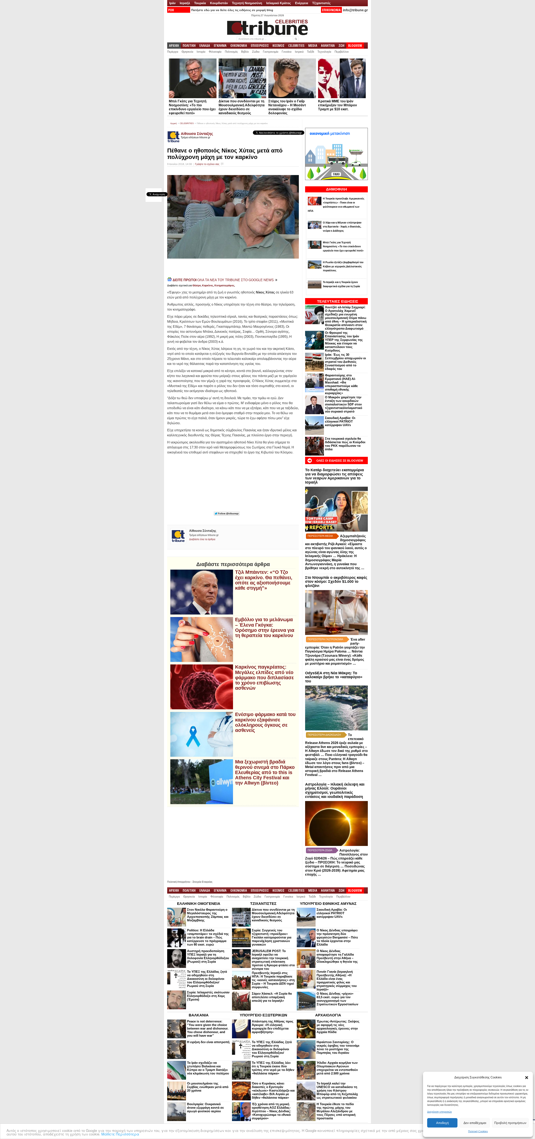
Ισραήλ (185, 3)
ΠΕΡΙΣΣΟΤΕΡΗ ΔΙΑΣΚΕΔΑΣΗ (324, 734)
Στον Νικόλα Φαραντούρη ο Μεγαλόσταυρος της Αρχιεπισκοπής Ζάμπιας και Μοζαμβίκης (207, 915)
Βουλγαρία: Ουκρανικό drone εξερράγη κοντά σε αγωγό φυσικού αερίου (205, 1107)
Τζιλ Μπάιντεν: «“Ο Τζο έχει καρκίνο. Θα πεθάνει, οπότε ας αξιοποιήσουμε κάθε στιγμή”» (263, 580)
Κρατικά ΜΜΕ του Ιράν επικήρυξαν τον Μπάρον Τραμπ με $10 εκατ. (337, 105)
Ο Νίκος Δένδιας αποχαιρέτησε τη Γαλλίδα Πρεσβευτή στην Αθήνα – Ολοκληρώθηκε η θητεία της (337, 956)
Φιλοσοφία (215, 51)
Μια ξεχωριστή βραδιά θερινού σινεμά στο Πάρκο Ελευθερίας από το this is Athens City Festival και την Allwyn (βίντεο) (265, 772)
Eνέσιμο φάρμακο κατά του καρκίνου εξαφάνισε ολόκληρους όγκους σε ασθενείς (265, 722)
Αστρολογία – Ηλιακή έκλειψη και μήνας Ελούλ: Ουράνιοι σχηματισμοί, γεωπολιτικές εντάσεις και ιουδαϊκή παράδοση (334, 790)
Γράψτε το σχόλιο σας (207, 164)
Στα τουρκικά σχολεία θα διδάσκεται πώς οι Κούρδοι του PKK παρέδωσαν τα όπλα (345, 444)
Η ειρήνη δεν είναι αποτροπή (208, 1042)
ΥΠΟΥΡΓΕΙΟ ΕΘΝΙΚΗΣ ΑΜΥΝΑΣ (328, 904)
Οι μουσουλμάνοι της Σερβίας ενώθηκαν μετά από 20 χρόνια (207, 1087)
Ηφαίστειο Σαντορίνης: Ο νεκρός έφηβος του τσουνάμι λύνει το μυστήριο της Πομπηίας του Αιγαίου (338, 1047)
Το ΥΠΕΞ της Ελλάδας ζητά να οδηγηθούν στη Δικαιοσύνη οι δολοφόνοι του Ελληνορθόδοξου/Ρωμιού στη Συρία (207, 979)
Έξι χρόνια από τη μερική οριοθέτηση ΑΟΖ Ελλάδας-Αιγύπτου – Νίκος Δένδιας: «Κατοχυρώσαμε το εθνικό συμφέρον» (271, 1111)
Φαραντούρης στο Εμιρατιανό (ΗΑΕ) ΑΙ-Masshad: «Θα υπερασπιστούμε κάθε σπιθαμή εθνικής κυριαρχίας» (341, 384)
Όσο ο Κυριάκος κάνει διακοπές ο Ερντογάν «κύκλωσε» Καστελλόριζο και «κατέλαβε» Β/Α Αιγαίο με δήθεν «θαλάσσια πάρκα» (273, 1090)
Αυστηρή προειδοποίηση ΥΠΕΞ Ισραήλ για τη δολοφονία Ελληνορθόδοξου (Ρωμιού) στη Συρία (208, 956)
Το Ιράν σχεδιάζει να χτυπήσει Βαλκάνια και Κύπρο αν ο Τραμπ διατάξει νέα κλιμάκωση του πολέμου (208, 1068)
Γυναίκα (287, 51)
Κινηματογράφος (224, 285)
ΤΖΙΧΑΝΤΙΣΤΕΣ (263, 904)
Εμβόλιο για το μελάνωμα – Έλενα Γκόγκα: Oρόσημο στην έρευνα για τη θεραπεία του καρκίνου (264, 627)
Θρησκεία (187, 51)
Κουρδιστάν (219, 3)
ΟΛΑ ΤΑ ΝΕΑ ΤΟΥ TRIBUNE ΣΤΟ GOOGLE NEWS (224, 280)
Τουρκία (200, 3)
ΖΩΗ (341, 45)
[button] (527, 1078)
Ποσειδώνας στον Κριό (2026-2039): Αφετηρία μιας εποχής (335, 870)
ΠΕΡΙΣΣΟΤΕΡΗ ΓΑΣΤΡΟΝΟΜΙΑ (325, 639)
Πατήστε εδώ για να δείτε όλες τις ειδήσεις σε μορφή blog (232, 10)
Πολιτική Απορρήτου (178, 881)
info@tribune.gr (355, 10)
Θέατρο (196, 285)
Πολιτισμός (231, 51)
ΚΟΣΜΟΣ (278, 45)
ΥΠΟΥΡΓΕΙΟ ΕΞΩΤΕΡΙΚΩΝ (263, 1015)
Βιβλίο (245, 51)
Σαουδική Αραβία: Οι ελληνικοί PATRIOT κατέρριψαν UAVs (340, 421)
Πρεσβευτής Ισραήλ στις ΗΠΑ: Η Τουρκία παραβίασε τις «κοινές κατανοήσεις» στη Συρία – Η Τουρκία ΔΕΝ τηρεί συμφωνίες (273, 980)
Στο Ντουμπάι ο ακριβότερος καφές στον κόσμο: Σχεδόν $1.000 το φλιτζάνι (336, 581)
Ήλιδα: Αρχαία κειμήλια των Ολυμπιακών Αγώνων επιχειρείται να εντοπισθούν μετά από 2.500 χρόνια (337, 1068)
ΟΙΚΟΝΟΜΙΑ (238, 45)
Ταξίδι (310, 51)
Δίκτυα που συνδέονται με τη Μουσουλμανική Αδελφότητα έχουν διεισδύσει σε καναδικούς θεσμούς (273, 915)
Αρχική (173, 123)
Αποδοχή (442, 1123)
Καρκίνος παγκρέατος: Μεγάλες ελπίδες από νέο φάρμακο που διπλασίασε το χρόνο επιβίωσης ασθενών (264, 677)
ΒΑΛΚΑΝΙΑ (199, 1015)
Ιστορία (201, 51)
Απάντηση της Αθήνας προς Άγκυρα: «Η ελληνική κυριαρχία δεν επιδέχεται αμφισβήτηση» (272, 1027)
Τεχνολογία (324, 51)
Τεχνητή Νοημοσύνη (247, 3)
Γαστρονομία (270, 51)
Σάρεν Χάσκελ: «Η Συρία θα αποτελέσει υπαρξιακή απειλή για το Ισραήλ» (272, 997)
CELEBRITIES (296, 45)
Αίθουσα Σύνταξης (197, 134)
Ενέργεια (301, 3)
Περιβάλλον (342, 51)
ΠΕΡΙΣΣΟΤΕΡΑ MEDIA (320, 536)
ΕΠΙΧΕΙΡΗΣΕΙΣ (260, 45)
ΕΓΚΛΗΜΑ (220, 45)
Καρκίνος (207, 285)
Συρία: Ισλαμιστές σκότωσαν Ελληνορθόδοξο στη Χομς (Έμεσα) (208, 995)
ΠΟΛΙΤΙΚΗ (189, 45)
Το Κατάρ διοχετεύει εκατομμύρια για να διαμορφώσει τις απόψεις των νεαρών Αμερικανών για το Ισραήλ (334, 476)
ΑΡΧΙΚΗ (174, 45)
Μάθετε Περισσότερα (120, 1133)
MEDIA (312, 45)
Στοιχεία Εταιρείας (202, 881)
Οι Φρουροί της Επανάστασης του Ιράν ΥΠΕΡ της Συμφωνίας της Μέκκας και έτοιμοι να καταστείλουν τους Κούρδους (344, 341)
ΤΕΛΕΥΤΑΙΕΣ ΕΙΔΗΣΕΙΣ (337, 301)
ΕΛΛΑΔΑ (204, 45)
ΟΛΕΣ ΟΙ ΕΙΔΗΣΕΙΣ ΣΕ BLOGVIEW (339, 460)
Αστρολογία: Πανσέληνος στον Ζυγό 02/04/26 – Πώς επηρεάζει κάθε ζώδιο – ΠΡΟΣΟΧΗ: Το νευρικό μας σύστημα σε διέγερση (336, 858)
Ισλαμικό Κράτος (278, 3)
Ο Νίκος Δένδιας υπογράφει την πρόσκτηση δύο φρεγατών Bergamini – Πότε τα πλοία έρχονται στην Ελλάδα (337, 937)
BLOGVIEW (355, 45)
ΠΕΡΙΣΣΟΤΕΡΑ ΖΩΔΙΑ (320, 850)
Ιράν (172, 3)
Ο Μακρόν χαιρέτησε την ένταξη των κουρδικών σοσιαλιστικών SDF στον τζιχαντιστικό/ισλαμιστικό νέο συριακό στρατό (343, 404)
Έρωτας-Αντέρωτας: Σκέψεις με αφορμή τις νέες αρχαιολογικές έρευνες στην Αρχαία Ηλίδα (338, 1027)
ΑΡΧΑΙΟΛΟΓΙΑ (328, 1015)
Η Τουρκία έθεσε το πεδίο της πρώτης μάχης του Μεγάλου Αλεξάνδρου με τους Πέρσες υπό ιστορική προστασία (336, 1111)
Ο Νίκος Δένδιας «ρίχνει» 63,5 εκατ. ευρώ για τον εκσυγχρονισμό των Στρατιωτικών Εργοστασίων (337, 999)
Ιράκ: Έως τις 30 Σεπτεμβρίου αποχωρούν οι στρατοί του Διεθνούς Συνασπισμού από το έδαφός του (345, 362)
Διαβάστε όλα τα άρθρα (202, 539)
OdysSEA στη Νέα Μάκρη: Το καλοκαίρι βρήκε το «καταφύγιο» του (333, 677)
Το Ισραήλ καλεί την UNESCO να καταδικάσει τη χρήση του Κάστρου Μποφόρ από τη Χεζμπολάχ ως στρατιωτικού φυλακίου (337, 1090)
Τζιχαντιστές (321, 3)
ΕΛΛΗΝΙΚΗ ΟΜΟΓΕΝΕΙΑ (198, 904)
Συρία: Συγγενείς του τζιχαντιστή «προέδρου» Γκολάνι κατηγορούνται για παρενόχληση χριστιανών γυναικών (271, 937)
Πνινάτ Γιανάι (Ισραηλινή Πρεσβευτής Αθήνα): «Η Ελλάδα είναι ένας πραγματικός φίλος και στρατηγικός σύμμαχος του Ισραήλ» (337, 980)
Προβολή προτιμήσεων (510, 1123)
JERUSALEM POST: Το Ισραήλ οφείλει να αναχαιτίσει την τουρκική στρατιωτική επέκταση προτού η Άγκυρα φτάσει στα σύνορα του (273, 959)
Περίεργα (172, 51)
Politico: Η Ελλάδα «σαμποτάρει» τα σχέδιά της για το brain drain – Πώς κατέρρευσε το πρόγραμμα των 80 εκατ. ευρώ (208, 937)
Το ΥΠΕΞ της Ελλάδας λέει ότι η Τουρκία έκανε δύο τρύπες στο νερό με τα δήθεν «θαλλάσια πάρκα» (273, 1068)
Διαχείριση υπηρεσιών (439, 1111)
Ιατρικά (299, 51)
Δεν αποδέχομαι (475, 1123)
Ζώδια (256, 51)
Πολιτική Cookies (478, 1131)
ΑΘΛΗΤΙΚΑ (328, 45)
